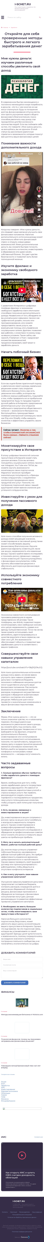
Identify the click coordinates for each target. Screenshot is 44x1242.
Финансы (5, 1099)
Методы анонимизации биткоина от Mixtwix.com (22, 1015)
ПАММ (4, 1095)
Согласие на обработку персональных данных (22, 1217)
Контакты (5, 1212)
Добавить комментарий (14, 983)
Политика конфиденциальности (22, 1231)
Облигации (5, 1093)
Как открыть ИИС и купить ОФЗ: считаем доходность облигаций (20, 1175)
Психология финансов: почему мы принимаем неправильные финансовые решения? (21, 1040)
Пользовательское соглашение (22, 1214)
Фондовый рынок (8, 1101)
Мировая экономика (9, 1091)
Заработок (5, 1086)
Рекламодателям (24, 1212)
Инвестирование (8, 1089)
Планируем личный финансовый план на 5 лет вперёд (21, 1067)
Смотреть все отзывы (8, 1074)
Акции (3, 1082)
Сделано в (17, 1237)
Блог (3, 1084)
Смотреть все (38, 1137)
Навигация (13, 1212)
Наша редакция (37, 1212)
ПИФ (3, 1097)
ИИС (3, 1087)
